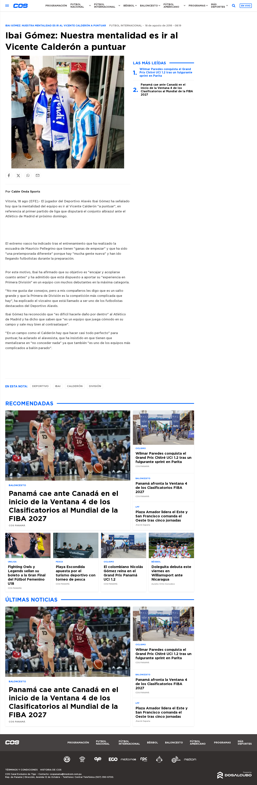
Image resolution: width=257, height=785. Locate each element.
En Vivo (245, 6)
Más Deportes (218, 5)
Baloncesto (149, 5)
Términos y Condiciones (21, 770)
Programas (197, 5)
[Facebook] (8, 175)
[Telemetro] (67, 762)
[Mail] (37, 175)
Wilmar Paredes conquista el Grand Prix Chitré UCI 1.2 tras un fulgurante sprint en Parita (166, 72)
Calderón (75, 386)
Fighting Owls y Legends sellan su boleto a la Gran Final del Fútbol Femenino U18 (26, 575)
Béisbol (128, 5)
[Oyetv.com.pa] (97, 762)
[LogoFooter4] (144, 762)
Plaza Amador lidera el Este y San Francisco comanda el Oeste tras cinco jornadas (161, 516)
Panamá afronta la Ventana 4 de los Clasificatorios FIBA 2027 (161, 487)
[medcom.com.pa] (190, 762)
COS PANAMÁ (17, 525)
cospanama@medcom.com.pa (65, 774)
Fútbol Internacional (104, 5)
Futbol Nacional (77, 5)
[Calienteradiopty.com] (159, 762)
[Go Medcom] (128, 762)
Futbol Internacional (125, 25)
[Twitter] (18, 175)
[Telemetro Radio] (174, 762)
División (95, 386)
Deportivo (40, 386)
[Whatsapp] (28, 175)
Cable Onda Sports (25, 191)
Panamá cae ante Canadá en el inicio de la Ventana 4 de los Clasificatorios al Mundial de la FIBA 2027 (167, 89)
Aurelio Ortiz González (163, 584)
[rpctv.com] (82, 762)
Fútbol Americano (171, 5)
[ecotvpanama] (113, 762)
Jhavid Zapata (142, 525)
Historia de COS (50, 770)
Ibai (57, 386)
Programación (56, 5)
